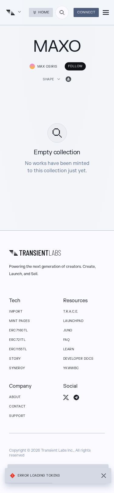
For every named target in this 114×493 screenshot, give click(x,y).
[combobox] (62, 12)
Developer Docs (78, 359)
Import (15, 311)
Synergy (17, 368)
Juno (67, 330)
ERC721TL (17, 340)
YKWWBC (71, 368)
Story (15, 359)
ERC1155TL (18, 349)
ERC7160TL (18, 330)
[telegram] (76, 397)
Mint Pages (19, 321)
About (15, 397)
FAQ (66, 340)
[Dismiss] (103, 475)
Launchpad (73, 321)
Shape (48, 79)
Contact (17, 406)
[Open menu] (105, 12)
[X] (66, 397)
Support (17, 416)
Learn (68, 349)
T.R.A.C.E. (70, 311)
